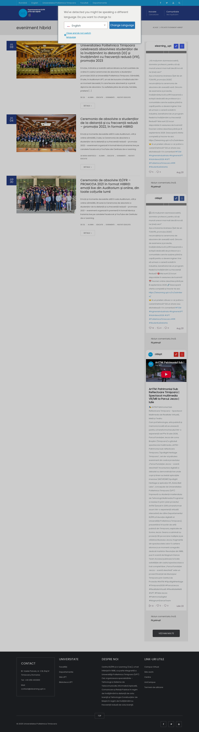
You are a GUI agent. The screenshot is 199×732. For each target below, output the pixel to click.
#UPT (167, 159)
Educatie (99, 97)
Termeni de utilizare (153, 687)
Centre (147, 677)
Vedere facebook (176, 198)
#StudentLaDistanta (158, 166)
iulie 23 (180, 606)
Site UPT (63, 677)
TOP (99, 715)
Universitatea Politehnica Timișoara (59, 2)
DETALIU (87, 105)
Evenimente (110, 97)
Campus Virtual (151, 666)
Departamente (100, 2)
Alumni (91, 97)
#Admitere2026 (156, 159)
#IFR (173, 163)
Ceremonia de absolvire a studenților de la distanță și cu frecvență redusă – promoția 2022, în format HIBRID (109, 123)
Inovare (153, 13)
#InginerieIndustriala (159, 155)
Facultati (84, 2)
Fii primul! (156, 186)
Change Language (122, 25)
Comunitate (172, 13)
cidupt (158, 198)
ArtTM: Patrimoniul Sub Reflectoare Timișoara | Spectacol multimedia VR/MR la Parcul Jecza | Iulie (164, 395)
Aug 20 (180, 172)
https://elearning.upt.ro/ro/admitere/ (165, 294)
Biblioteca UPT (66, 682)
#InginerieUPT (176, 155)
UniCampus (149, 682)
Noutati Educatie (124, 97)
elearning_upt (163, 46)
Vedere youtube (176, 354)
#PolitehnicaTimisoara (160, 163)
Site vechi (148, 672)
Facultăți (63, 666)
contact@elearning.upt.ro (33, 688)
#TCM (178, 151)
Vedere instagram (176, 46)
